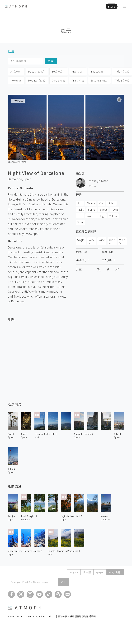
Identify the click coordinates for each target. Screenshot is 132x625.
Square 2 (99, 80)
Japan (11, 519)
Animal (78, 80)
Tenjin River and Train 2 (13, 516)
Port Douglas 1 (29, 516)
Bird (79, 203)
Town (114, 209)
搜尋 (51, 61)
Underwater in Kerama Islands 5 (25, 550)
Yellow (113, 216)
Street (103, 209)
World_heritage (96, 216)
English (74, 572)
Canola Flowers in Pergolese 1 (64, 550)
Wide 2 (92, 241)
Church (91, 203)
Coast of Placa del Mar (13, 434)
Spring (91, 209)
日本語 (87, 572)
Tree (79, 216)
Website (93, 186)
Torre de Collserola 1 (45, 434)
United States (106, 519)
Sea (57, 71)
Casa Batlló (26, 434)
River (78, 71)
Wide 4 (121, 71)
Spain (28, 179)
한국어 (100, 572)
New (15, 80)
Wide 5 (121, 80)
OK (63, 582)
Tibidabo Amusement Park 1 (13, 468)
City (101, 203)
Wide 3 (102, 241)
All (16, 71)
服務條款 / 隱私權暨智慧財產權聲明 (77, 616)
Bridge (97, 71)
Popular (36, 71)
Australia (25, 519)
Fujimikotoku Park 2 (71, 516)
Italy (50, 554)
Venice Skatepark (106, 516)
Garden (58, 80)
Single (80, 240)
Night (80, 209)
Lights (111, 203)
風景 (66, 30)
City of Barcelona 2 (119, 434)
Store (111, 6)
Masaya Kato (98, 180)
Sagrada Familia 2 (83, 434)
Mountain (36, 80)
